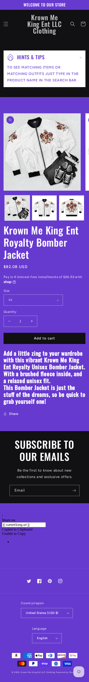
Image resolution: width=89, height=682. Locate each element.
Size (7, 291)
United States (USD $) (42, 613)
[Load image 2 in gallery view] (44, 207)
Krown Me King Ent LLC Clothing (38, 672)
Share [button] (14, 414)
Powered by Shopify (67, 672)
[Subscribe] (74, 490)
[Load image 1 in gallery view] (17, 207)
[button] (6, 24)
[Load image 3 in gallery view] (71, 207)
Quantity (10, 312)
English (42, 638)
